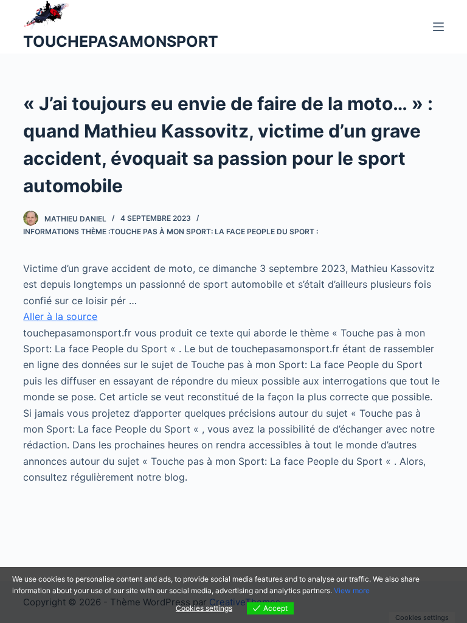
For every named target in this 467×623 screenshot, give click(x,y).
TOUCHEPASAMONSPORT (120, 41)
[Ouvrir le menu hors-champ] (438, 26)
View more (352, 590)
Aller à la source (60, 316)
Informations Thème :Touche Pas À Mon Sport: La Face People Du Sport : (170, 231)
